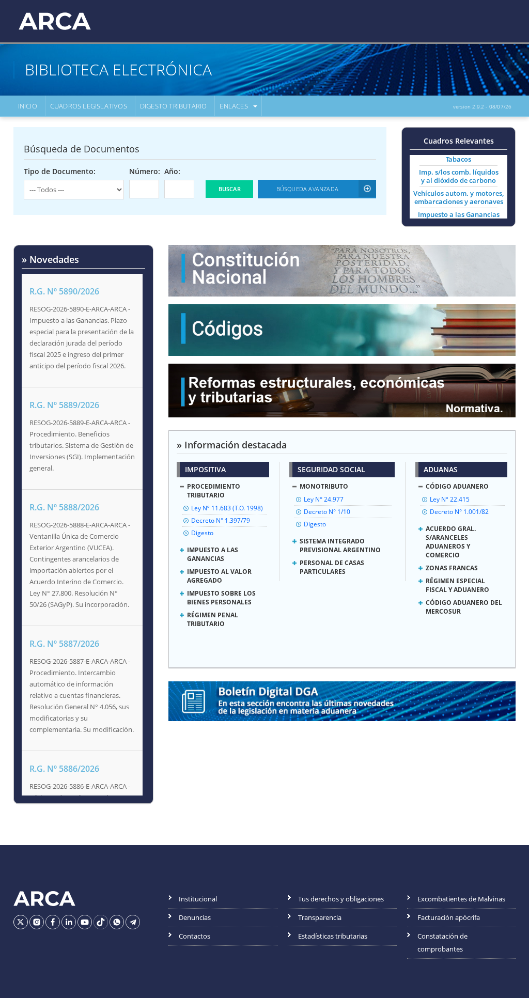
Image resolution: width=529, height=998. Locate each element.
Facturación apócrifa (448, 917)
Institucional (198, 898)
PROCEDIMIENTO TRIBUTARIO (213, 491)
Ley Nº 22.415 (450, 499)
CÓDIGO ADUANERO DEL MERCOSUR (464, 607)
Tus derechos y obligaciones (341, 898)
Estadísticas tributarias (332, 936)
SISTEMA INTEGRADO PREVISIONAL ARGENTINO (340, 545)
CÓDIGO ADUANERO (457, 486)
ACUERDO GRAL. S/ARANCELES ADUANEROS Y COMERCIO (451, 541)
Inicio (27, 106)
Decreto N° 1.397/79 (220, 520)
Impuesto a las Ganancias (459, 214)
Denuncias (195, 917)
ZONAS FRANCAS (452, 568)
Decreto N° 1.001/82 (459, 511)
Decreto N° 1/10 (327, 511)
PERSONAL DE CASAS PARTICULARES (332, 567)
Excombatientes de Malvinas (461, 898)
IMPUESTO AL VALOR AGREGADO (219, 576)
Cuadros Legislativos (88, 106)
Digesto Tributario (173, 106)
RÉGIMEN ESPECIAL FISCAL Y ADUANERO (457, 585)
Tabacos (458, 159)
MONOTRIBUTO (324, 486)
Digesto (202, 532)
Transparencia (319, 917)
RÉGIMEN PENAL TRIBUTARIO (212, 619)
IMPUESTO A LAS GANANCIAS (212, 554)
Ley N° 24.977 (324, 499)
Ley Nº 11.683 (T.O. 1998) (227, 508)
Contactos (194, 936)
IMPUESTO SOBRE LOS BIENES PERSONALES (221, 597)
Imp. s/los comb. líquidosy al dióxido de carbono (459, 176)
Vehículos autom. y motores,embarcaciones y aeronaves (458, 197)
